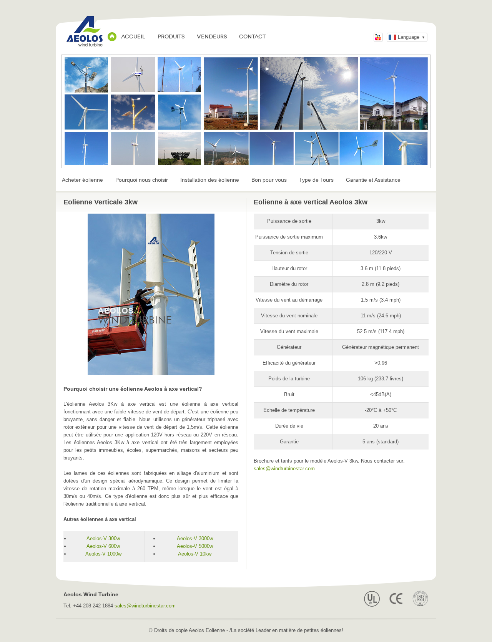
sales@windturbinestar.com (284, 468)
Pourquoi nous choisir (141, 180)
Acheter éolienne (82, 180)
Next (267, 69)
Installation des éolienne (209, 180)
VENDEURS (212, 36)
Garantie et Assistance (373, 180)
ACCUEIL (133, 36)
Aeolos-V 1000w (103, 554)
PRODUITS (171, 36)
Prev (251, 69)
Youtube (378, 37)
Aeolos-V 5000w (195, 546)
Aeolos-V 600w (103, 546)
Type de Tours (316, 180)
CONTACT (252, 36)
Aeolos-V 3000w (195, 538)
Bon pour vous (269, 180)
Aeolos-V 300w (103, 538)
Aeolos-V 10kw (194, 554)
